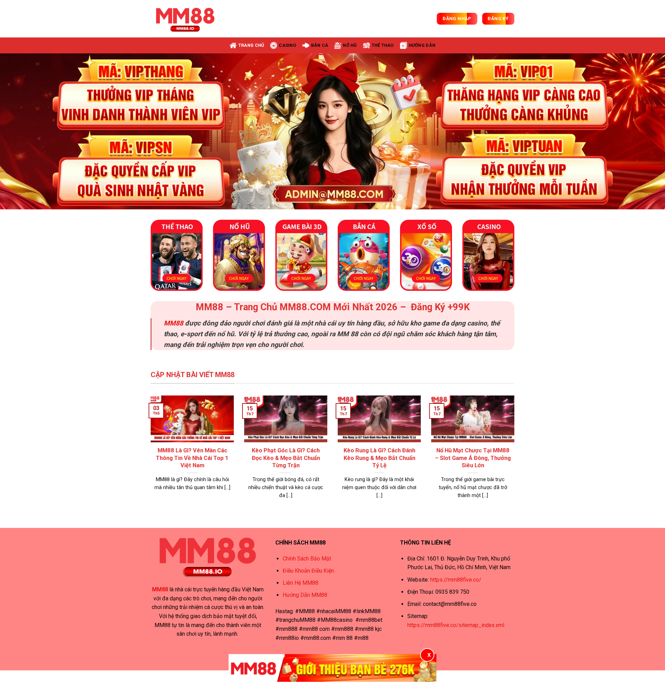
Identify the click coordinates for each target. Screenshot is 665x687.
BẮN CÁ (319, 45)
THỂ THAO (383, 45)
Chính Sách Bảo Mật (307, 558)
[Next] (643, 131)
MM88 (173, 323)
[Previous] (22, 131)
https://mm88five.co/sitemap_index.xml (455, 625)
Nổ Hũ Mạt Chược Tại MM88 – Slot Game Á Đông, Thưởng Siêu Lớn (473, 458)
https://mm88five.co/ (455, 579)
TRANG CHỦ (251, 45)
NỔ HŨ (349, 45)
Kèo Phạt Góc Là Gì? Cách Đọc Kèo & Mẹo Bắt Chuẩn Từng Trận (286, 458)
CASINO (287, 45)
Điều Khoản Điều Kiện (308, 570)
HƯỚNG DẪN (422, 45)
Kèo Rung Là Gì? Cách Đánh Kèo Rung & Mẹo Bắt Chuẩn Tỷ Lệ (379, 458)
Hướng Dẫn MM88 (305, 595)
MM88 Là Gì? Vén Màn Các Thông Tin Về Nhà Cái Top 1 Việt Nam (192, 458)
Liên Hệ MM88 (300, 583)
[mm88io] (185, 19)
